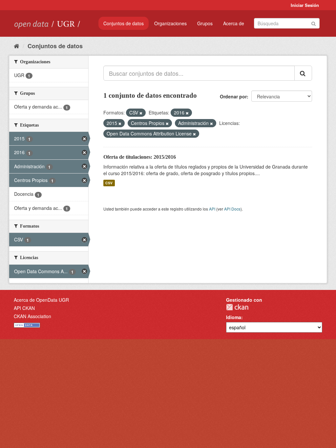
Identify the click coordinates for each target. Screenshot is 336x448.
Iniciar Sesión (305, 5)
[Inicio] (16, 45)
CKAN (237, 307)
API (212, 209)
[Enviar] (313, 23)
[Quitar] (140, 112)
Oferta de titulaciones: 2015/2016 (139, 157)
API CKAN (24, 308)
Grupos (205, 23)
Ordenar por (233, 96)
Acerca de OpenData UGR (41, 299)
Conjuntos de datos (123, 23)
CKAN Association (32, 316)
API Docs (232, 209)
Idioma (233, 317)
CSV (109, 182)
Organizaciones (170, 23)
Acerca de (233, 23)
